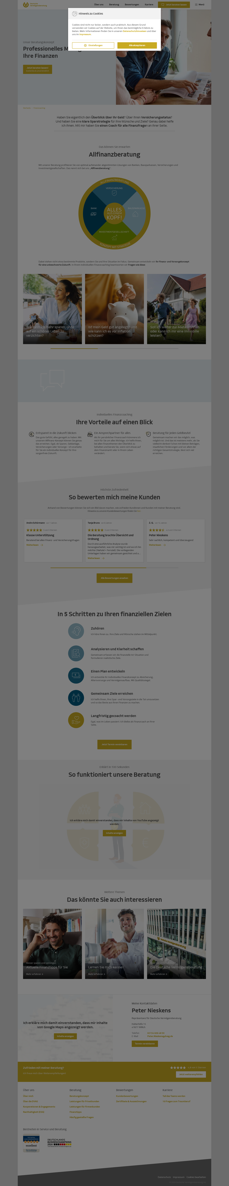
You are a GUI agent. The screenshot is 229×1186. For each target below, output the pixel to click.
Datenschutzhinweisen (134, 31)
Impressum (85, 34)
